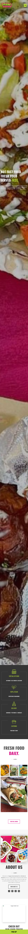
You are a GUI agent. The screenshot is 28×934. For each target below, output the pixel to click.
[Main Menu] (25, 5)
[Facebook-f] (9, 891)
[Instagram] (12, 891)
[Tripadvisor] (19, 891)
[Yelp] (16, 891)
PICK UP (14, 932)
